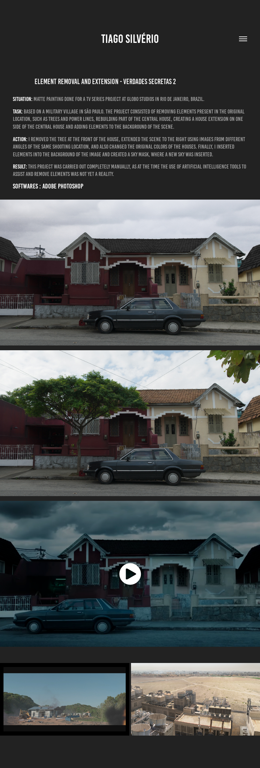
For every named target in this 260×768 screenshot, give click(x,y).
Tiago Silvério (130, 38)
